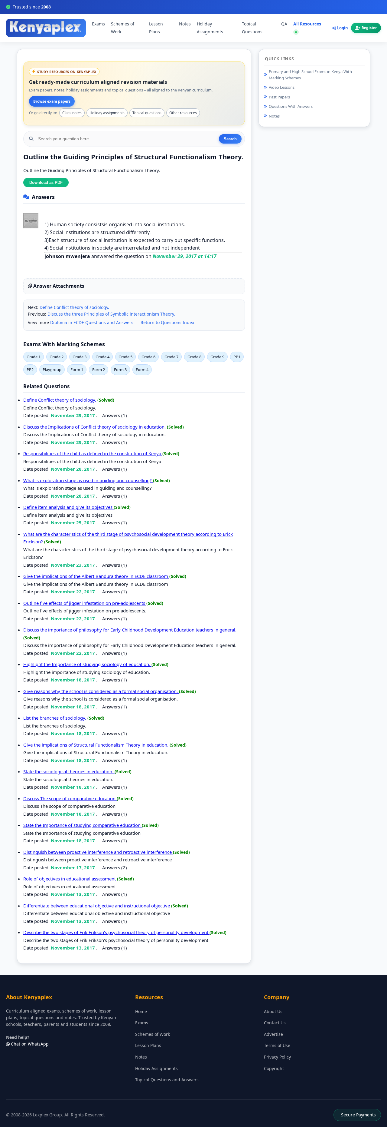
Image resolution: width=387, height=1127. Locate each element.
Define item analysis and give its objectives (68, 507)
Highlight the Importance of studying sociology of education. (87, 664)
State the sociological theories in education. (69, 771)
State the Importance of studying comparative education (82, 825)
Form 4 (142, 369)
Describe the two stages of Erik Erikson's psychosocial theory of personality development (116, 932)
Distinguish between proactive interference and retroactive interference (98, 852)
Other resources (183, 112)
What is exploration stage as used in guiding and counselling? (88, 480)
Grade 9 (217, 357)
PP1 (236, 357)
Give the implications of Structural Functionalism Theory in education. (96, 745)
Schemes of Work (122, 28)
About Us (273, 1011)
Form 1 (76, 369)
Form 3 (120, 369)
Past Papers (279, 97)
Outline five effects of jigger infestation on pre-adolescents (84, 603)
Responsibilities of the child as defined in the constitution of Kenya (92, 453)
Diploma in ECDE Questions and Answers (91, 322)
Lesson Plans (156, 28)
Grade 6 (148, 357)
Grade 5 (125, 357)
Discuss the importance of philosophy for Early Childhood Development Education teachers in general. (129, 630)
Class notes (72, 112)
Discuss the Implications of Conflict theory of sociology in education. (95, 427)
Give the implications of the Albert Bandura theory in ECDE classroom (96, 576)
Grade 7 (171, 357)
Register (369, 28)
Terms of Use (277, 1045)
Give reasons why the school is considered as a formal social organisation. (101, 691)
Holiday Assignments (210, 28)
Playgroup (52, 369)
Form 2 (98, 369)
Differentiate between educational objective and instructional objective (97, 906)
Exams (98, 24)
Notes (185, 24)
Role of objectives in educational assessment (70, 879)
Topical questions (146, 112)
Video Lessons (281, 87)
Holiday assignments (107, 112)
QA (284, 24)
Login (342, 28)
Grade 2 (56, 357)
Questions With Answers (291, 106)
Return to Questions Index (167, 322)
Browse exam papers (51, 101)
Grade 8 (194, 357)
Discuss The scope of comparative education (70, 798)
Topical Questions (252, 28)
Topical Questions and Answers (167, 1079)
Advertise (273, 1034)
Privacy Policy (277, 1057)
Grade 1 (34, 357)
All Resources (307, 24)
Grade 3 (79, 357)
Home (141, 1011)
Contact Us (275, 1023)
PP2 (30, 369)
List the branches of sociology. (55, 718)
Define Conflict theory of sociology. (74, 307)
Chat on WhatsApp (29, 1044)
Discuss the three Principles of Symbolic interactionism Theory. (111, 314)
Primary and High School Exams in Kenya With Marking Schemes (310, 75)
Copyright (274, 1068)
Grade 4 (102, 357)
